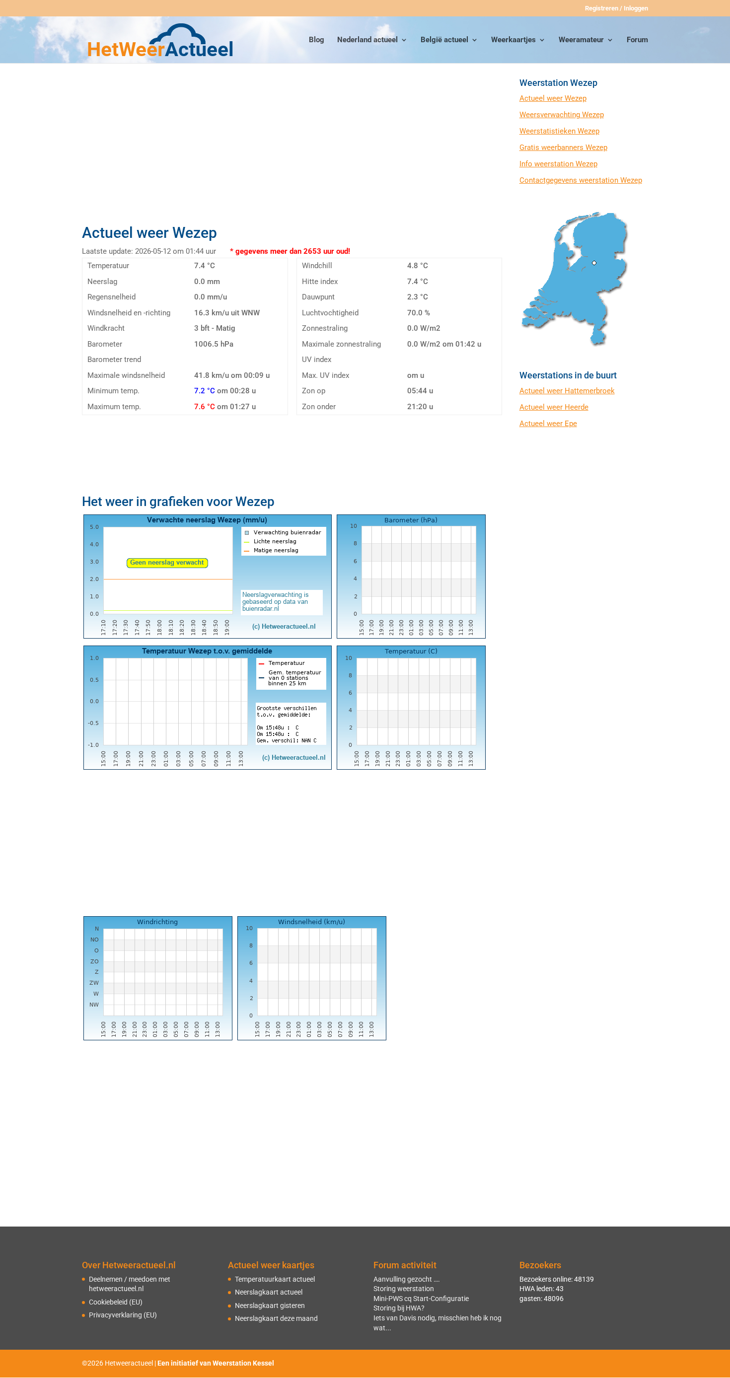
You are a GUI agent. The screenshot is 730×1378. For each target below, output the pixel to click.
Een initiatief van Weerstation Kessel (215, 1363)
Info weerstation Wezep (558, 163)
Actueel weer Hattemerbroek (567, 390)
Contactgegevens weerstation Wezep (580, 180)
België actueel (444, 40)
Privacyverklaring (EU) (123, 1315)
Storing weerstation (403, 1289)
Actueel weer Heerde (553, 407)
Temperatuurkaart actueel (275, 1279)
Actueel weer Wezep (552, 98)
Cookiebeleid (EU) (116, 1302)
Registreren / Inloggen (616, 8)
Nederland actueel (367, 40)
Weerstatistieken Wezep (559, 131)
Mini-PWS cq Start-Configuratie (421, 1299)
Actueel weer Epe (548, 423)
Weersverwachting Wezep (561, 114)
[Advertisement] (292, 147)
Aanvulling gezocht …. (406, 1279)
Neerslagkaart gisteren (270, 1305)
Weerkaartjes (513, 40)
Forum (637, 40)
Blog (316, 40)
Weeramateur (581, 40)
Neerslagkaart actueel (268, 1292)
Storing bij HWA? (399, 1308)
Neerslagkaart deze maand (276, 1318)
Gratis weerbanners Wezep (563, 147)
